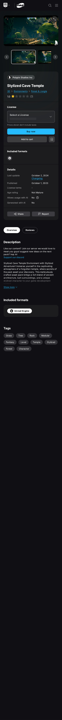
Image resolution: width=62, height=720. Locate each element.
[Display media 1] (50, 57)
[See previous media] (6, 57)
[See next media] (55, 57)
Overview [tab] (12, 230)
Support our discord (14, 257)
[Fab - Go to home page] (20, 5)
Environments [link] (21, 91)
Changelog (37, 178)
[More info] (37, 197)
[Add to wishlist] (52, 139)
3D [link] (8, 91)
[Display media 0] (23, 57)
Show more (9, 287)
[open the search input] (50, 5)
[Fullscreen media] (54, 19)
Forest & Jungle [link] (39, 91)
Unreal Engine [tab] (21, 311)
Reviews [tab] (30, 230)
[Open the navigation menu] (56, 5)
